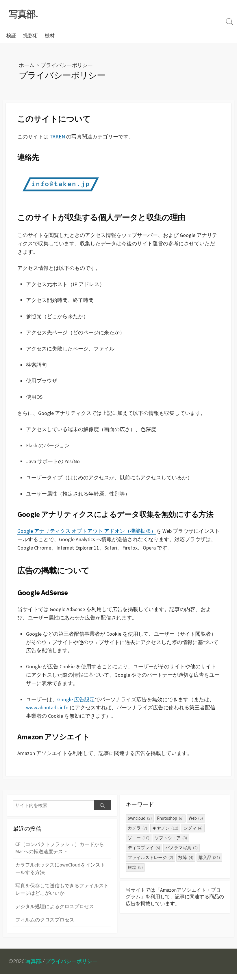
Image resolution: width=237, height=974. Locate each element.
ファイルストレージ (150, 857)
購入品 (209, 857)
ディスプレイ (144, 847)
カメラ (137, 828)
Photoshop (170, 818)
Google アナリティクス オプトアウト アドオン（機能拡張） (86, 531)
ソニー (138, 838)
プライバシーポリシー (71, 961)
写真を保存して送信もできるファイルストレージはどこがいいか (62, 889)
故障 (185, 857)
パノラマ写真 (181, 847)
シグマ (193, 828)
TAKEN (57, 136)
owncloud (140, 818)
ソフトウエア (171, 838)
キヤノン (165, 828)
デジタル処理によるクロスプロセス (54, 906)
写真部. (33, 961)
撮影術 (30, 35)
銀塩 (135, 867)
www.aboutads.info (47, 707)
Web (196, 818)
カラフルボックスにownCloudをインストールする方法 (60, 868)
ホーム (26, 65)
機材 (50, 35)
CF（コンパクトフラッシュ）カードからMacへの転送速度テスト (59, 848)
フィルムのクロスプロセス (44, 920)
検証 (11, 35)
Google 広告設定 (76, 699)
